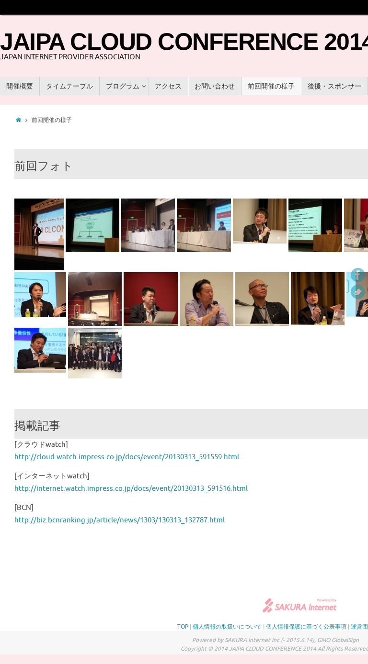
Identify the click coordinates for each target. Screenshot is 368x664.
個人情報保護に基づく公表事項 (306, 627)
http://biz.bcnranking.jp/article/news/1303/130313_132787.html (119, 520)
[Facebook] (358, 275)
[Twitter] (358, 292)
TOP (182, 627)
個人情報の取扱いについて (227, 627)
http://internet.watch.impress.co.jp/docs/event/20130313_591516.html (131, 488)
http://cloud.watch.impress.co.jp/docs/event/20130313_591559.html (126, 457)
